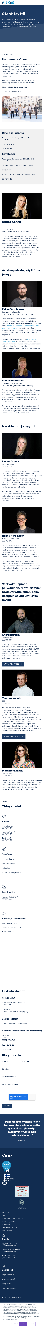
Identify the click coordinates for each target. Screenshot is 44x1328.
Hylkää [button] (32, 1324)
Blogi (4, 1215)
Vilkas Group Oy (7, 1212)
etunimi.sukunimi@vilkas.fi (11, 92)
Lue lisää (21, 1140)
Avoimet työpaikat (8, 1222)
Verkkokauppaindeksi (9, 1228)
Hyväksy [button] (23, 1324)
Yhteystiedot (7, 1231)
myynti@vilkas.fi (8, 144)
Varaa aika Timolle (12, 736)
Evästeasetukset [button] (13, 1324)
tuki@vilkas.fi (6, 170)
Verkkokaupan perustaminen (12, 1219)
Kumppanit (6, 1225)
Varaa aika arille (12, 664)
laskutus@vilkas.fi (8, 864)
